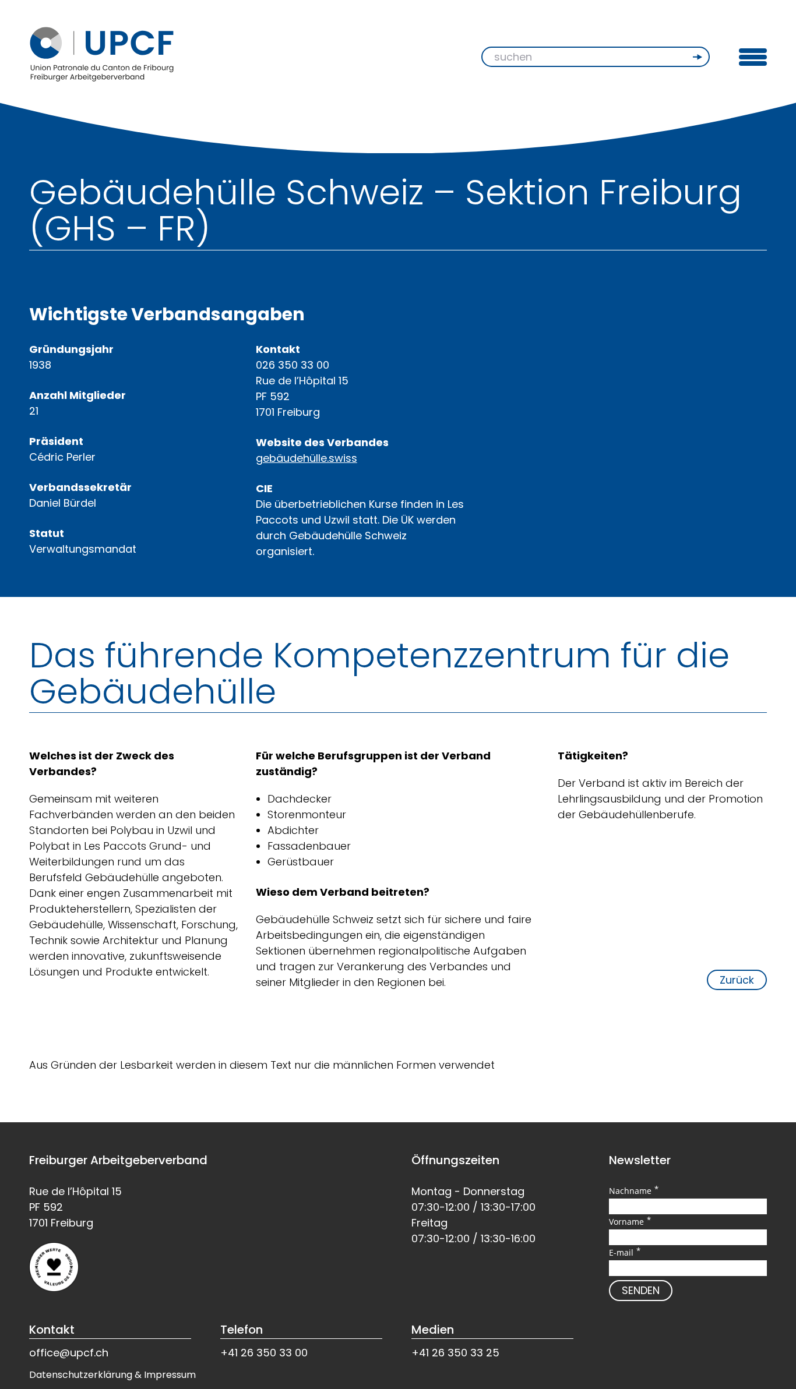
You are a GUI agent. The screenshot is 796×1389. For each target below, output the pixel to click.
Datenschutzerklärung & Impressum (112, 1374)
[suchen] (699, 57)
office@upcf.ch (68, 1352)
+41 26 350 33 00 (264, 1352)
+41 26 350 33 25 (455, 1352)
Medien (432, 1329)
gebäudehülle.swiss (306, 458)
